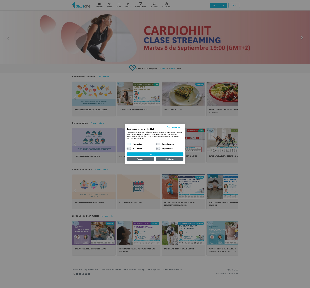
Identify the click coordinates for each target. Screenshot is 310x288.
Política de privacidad (175, 127)
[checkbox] (129, 144)
